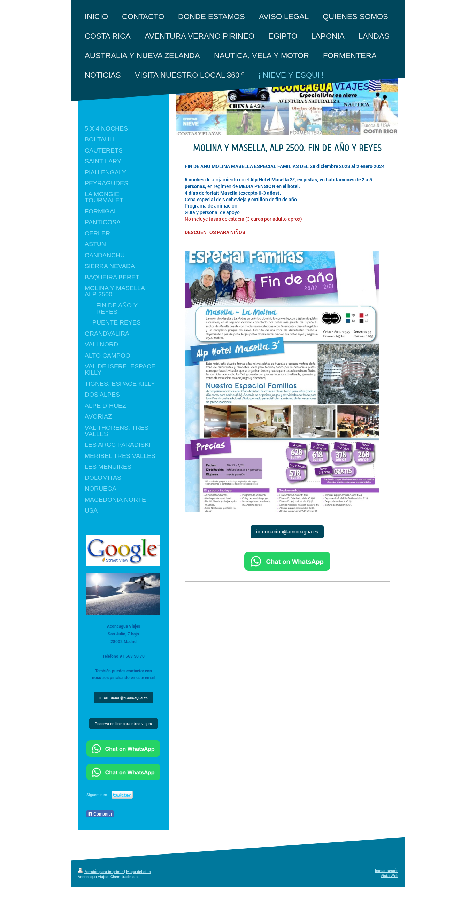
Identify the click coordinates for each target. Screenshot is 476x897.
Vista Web (389, 875)
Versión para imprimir (104, 871)
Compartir (102, 814)
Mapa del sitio (138, 871)
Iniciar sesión (386, 870)
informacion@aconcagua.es (287, 531)
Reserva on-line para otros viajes (123, 723)
